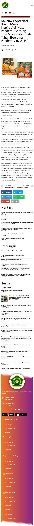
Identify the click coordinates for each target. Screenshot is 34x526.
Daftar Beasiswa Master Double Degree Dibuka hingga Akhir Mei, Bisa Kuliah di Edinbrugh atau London (16, 229)
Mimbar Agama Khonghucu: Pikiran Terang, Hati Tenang (14, 264)
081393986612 (9, 403)
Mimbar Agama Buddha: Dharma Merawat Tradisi (12, 250)
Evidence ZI (8, 432)
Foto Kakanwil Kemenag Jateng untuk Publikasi (12, 290)
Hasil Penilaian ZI (10, 428)
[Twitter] (6, 13)
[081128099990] (3, 398)
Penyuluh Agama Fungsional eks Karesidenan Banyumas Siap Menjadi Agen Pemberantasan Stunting (15, 319)
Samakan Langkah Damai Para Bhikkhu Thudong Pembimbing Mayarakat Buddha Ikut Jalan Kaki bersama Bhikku (15, 269)
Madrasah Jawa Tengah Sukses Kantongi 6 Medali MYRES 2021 (16, 351)
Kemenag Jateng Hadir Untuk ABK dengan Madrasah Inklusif (15, 368)
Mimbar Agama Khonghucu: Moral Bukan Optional (13, 238)
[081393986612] (3, 403)
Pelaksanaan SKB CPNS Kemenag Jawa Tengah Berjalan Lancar (16, 356)
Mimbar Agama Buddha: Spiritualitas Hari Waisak (12, 234)
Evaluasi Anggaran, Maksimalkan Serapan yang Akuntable (14, 325)
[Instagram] (13, 13)
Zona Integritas (9, 425)
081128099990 (9, 398)
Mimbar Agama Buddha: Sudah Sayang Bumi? (11, 259)
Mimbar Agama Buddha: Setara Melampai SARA (12, 255)
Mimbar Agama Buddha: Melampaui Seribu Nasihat (13, 218)
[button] (31, 5)
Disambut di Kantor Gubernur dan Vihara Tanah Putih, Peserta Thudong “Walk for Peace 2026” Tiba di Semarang (15, 275)
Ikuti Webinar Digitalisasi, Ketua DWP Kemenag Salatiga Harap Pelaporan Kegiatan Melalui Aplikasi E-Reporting (21, 297)
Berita (9, 287)
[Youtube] (10, 13)
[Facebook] (2, 13)
